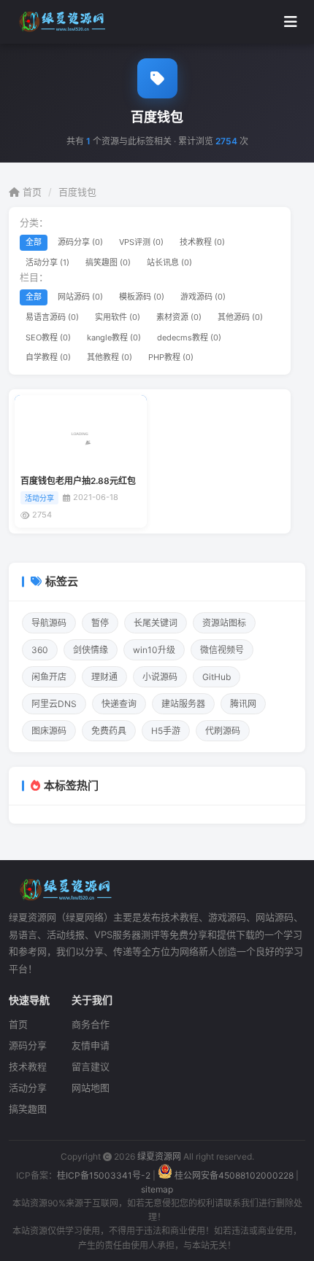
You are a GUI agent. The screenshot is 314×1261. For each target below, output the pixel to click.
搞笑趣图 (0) (108, 262)
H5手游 (165, 730)
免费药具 (108, 730)
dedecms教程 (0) (189, 337)
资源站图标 (224, 622)
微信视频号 (222, 649)
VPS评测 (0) (141, 242)
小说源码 (159, 676)
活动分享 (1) (47, 262)
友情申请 (91, 1045)
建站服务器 (183, 703)
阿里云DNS (54, 703)
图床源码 (48, 730)
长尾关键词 (155, 622)
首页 (31, 192)
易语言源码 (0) (52, 317)
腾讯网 (243, 703)
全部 (34, 242)
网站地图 (91, 1087)
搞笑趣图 (28, 1108)
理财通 (104, 676)
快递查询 (119, 703)
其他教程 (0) (109, 357)
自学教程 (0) (48, 357)
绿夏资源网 (159, 1156)
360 (39, 649)
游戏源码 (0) (203, 297)
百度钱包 (77, 192)
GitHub (216, 676)
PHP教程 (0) (171, 357)
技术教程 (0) (202, 242)
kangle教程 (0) (114, 337)
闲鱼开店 (48, 676)
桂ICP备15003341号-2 (103, 1175)
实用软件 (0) (117, 317)
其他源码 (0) (240, 317)
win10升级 (154, 649)
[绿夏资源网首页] (60, 22)
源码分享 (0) (80, 242)
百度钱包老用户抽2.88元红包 (78, 480)
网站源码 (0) (80, 297)
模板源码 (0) (141, 297)
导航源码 (48, 622)
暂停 (100, 622)
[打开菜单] (290, 21)
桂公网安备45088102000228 (234, 1175)
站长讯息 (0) (169, 262)
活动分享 (28, 1087)
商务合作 (91, 1024)
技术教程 (28, 1066)
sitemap (157, 1189)
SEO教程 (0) (48, 337)
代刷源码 (222, 730)
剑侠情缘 (90, 649)
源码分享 (28, 1045)
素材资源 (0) (179, 317)
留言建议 (91, 1066)
